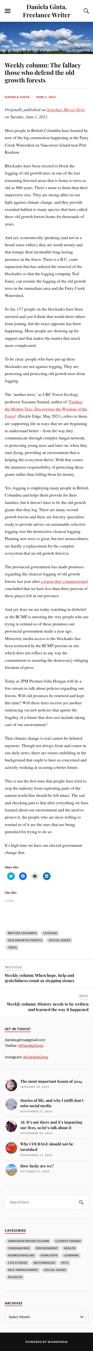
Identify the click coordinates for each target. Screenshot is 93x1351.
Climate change (68, 1240)
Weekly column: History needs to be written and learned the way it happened (47, 1006)
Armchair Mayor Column (28, 1240)
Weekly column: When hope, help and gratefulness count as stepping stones (39, 978)
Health (70, 1248)
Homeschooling (21, 1255)
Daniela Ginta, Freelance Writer (46, 10)
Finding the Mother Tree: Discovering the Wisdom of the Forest (46, 409)
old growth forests (25, 940)
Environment (47, 1248)
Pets (65, 1262)
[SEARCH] (81, 1202)
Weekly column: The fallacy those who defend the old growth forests (43, 72)
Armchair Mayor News (65, 109)
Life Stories (17, 1262)
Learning (71, 1255)
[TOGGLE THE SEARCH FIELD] (85, 11)
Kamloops (49, 1255)
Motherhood (44, 1262)
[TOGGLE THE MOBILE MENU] (7, 11)
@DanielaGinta (30, 1045)
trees (12, 947)
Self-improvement (23, 1269)
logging (50, 933)
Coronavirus (19, 1248)
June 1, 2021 (46, 97)
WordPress (58, 1342)
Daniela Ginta (17, 97)
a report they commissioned (64, 581)
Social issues (60, 940)
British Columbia (22, 933)
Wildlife (15, 1277)
